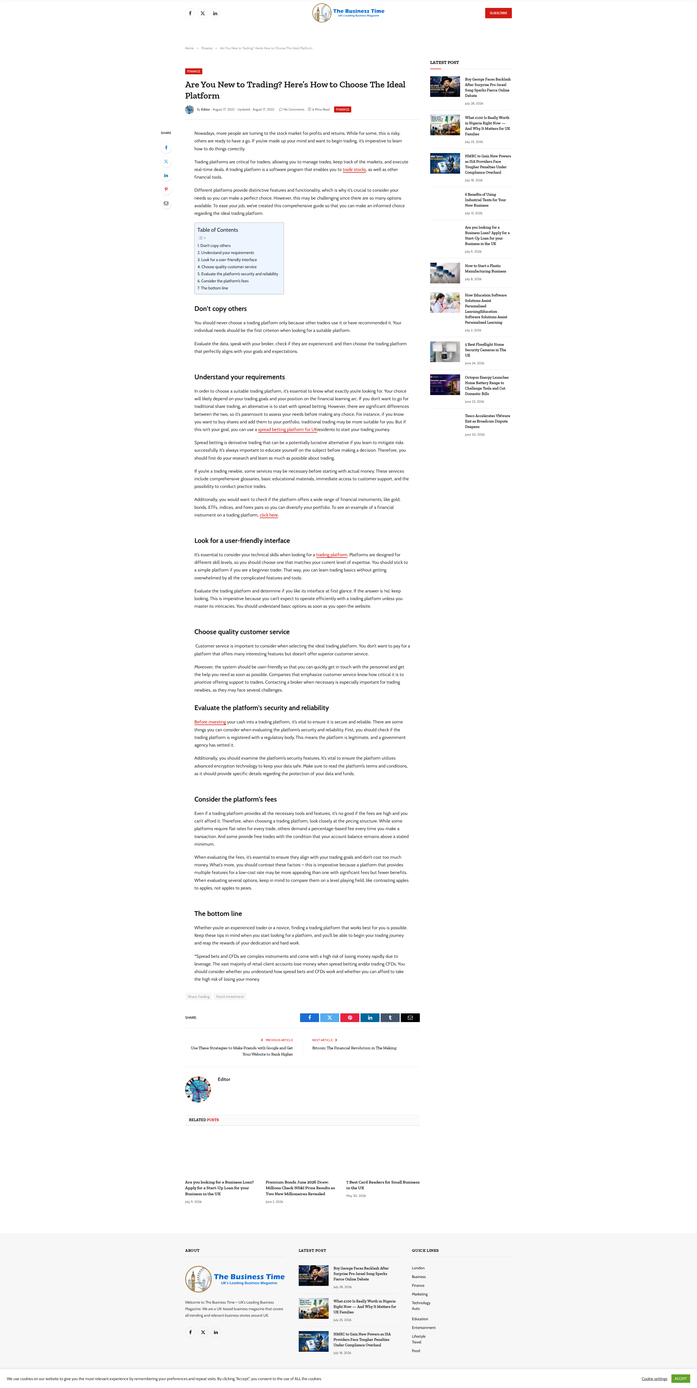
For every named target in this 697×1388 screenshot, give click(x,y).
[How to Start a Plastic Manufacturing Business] (445, 273)
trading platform (331, 554)
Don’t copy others (215, 245)
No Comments (294, 109)
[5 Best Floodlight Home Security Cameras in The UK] (445, 351)
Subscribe (498, 13)
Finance (193, 71)
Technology (421, 1302)
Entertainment (424, 1327)
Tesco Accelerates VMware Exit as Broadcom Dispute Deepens (487, 421)
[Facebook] (166, 147)
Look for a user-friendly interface (229, 259)
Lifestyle (419, 1336)
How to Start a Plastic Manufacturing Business (485, 269)
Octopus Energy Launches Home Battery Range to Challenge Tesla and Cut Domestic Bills (487, 385)
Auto (416, 1308)
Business (419, 1276)
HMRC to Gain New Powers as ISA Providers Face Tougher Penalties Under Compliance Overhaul (488, 164)
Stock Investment (230, 996)
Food (416, 1350)
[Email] (166, 203)
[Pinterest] (166, 189)
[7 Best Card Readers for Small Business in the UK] (383, 1154)
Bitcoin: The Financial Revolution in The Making (354, 1047)
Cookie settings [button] (654, 1378)
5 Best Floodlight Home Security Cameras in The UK (485, 350)
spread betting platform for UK (287, 429)
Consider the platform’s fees (225, 281)
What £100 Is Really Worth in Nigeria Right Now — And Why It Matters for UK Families (487, 125)
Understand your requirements (228, 252)
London (418, 1267)
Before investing (210, 721)
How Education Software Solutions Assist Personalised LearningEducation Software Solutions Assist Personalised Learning (486, 309)
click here (269, 515)
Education (420, 1318)
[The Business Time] (348, 13)
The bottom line (214, 288)
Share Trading (198, 996)
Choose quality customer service (229, 266)
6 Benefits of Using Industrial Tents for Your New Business (485, 200)
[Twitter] (166, 161)
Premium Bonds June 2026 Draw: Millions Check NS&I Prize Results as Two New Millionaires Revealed (300, 1188)
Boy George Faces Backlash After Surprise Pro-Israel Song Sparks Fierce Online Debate (488, 87)
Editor (205, 109)
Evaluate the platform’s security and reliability (239, 273)
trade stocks (354, 169)
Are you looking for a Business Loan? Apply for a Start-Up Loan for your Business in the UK (219, 1188)
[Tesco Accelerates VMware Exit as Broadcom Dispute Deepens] (445, 423)
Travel (416, 1342)
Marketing (420, 1294)
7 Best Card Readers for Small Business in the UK (383, 1185)
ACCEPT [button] (681, 1378)
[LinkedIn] (166, 175)
